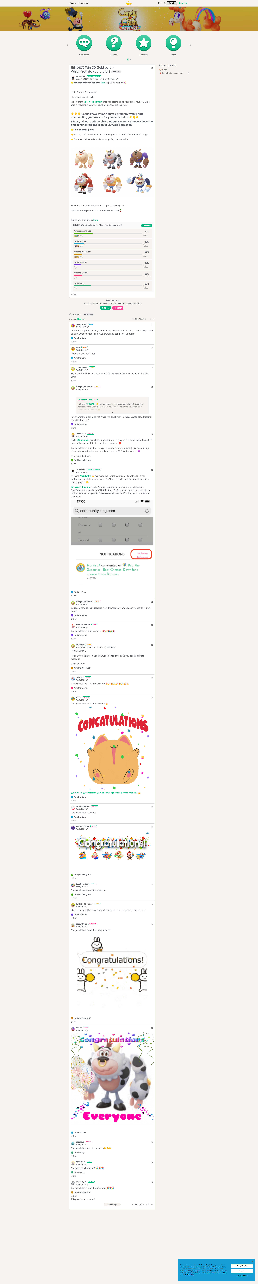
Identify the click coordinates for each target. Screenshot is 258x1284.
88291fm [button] (80, 645)
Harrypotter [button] (81, 324)
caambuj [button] (80, 1142)
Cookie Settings (242, 1275)
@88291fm (90, 404)
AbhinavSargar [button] (83, 806)
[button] (73, 78)
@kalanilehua (104, 792)
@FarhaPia (116, 792)
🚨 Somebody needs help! (174, 73)
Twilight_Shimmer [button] (84, 386)
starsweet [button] (80, 1162)
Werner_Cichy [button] (82, 826)
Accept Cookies (242, 1266)
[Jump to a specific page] (153, 319)
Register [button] (118, 308)
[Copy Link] (117, 79)
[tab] (128, 59)
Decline (242, 1271)
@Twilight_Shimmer (81, 487)
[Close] (252, 1261)
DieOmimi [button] (111, 79)
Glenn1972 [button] (81, 434)
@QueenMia (83, 440)
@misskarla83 (130, 792)
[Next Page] (150, 319)
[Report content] (152, 68)
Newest (80, 319)
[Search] (165, 3)
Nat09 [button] (79, 1027)
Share (74, 295)
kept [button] (78, 347)
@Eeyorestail (89, 792)
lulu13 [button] (78, 697)
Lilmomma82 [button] (82, 367)
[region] (216, 1270)
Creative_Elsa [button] (82, 884)
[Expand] (112, 412)
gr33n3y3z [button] (81, 1182)
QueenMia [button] (80, 76)
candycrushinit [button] (83, 625)
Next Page (112, 1204)
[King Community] (129, 3)
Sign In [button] (105, 308)
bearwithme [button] (81, 924)
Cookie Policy (189, 1275)
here (103, 82)
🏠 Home (163, 69)
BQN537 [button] (80, 677)
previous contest (94, 102)
